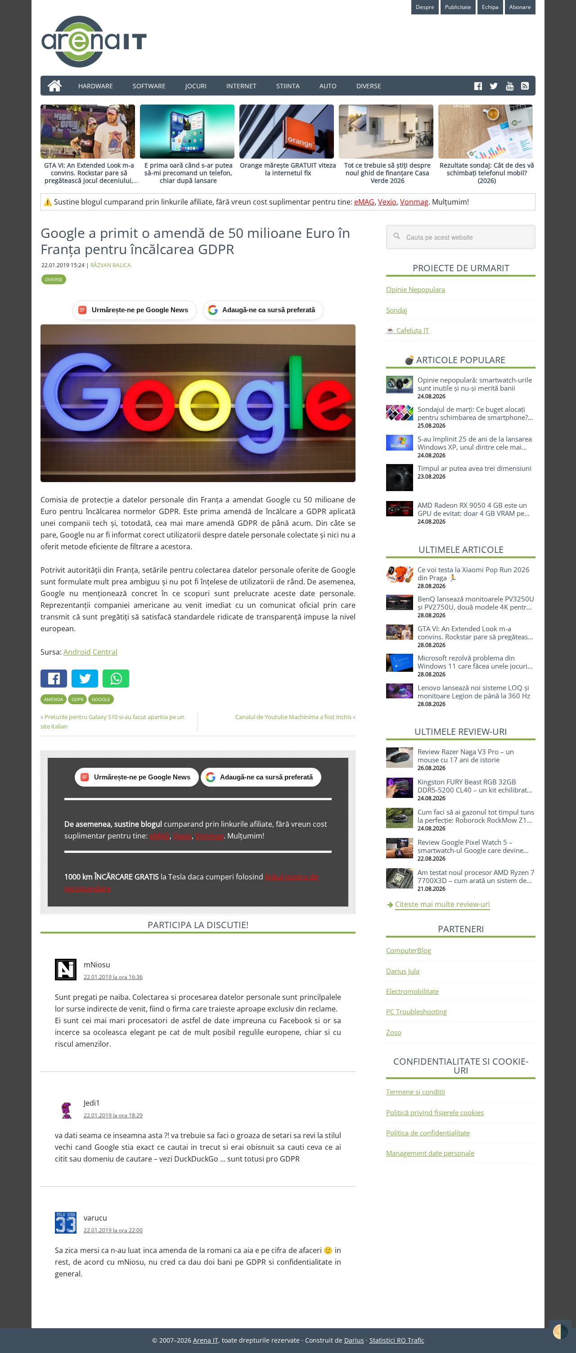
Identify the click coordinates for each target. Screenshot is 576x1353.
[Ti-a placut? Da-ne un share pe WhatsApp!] (118, 680)
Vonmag (414, 202)
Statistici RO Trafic (396, 1340)
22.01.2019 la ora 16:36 (113, 977)
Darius (354, 1340)
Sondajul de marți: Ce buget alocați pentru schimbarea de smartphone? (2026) (473, 417)
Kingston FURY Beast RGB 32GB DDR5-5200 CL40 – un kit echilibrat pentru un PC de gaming (472, 789)
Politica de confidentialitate (428, 1132)
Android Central (90, 652)
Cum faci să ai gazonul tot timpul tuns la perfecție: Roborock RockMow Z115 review (476, 820)
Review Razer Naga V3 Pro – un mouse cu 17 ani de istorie (466, 755)
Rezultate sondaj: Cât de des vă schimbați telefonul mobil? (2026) (487, 173)
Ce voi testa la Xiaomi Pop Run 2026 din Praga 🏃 (474, 573)
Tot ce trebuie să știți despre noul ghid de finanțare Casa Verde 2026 (387, 173)
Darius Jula (402, 970)
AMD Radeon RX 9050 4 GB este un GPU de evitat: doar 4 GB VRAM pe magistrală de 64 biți (472, 513)
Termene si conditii (415, 1091)
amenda (53, 699)
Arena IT (101, 41)
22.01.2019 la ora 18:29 (113, 1115)
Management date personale (430, 1152)
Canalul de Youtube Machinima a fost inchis (293, 717)
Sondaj (396, 309)
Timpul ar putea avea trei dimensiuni (474, 468)
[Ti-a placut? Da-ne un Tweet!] (87, 680)
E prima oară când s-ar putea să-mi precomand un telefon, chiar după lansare (188, 173)
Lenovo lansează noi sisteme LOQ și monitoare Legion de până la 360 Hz (474, 691)
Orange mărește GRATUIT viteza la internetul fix (288, 169)
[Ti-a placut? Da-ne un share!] (56, 680)
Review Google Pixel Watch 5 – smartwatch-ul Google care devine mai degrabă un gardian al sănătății (472, 850)
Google (101, 699)
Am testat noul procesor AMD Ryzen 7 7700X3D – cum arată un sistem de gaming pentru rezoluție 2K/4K (476, 880)
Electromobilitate (412, 991)
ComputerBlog (408, 950)
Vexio (387, 202)
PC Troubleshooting (416, 1011)
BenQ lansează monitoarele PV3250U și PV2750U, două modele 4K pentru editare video (476, 607)
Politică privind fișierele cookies (435, 1112)
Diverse (54, 279)
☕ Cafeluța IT (407, 330)
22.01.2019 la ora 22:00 (113, 1230)
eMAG (364, 202)
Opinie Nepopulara (415, 289)
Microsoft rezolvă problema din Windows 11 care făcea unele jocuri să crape (472, 666)
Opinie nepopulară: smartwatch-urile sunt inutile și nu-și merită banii (475, 383)
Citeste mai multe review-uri (442, 904)
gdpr (77, 699)
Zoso (393, 1032)
